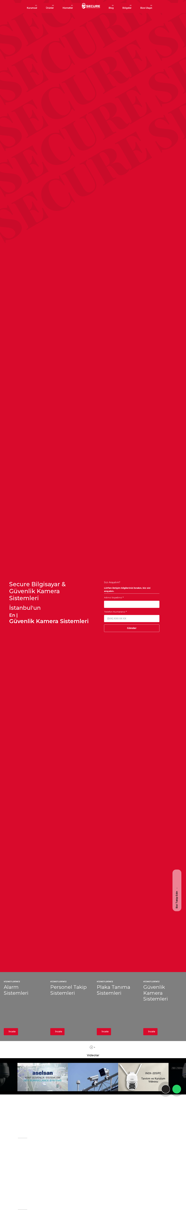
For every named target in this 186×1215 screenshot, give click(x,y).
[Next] (161, 1078)
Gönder (131, 628)
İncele (12, 1031)
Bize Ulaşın (146, 8)
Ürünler (50, 8)
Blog (111, 8)
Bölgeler (127, 8)
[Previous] (25, 1078)
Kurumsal (32, 8)
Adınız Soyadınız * (114, 597)
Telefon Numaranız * (115, 611)
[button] (91, 1047)
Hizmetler (68, 8)
